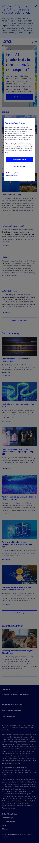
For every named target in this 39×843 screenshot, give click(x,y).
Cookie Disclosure (12, 175)
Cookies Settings (19, 166)
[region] (19, 149)
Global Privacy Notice (12, 173)
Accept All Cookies (19, 160)
